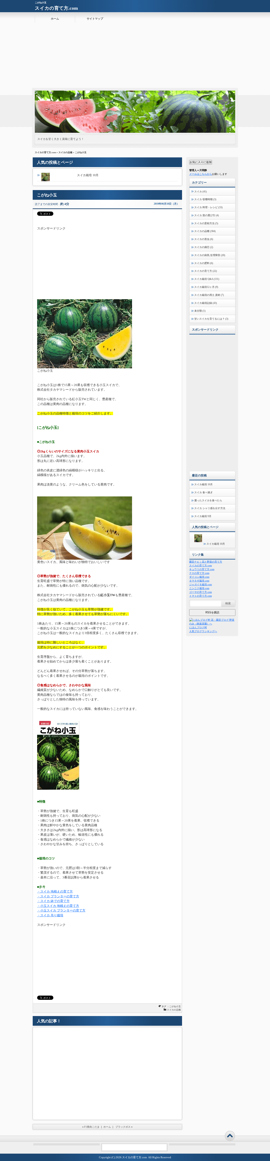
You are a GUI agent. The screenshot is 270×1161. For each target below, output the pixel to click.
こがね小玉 (175, 1006)
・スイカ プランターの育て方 (58, 896)
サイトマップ (95, 18)
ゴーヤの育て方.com (200, 592)
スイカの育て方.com (56, 8)
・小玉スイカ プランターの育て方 (61, 910)
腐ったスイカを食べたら (208, 500)
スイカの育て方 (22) (205, 270)
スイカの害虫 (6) (203, 239)
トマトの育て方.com (200, 595)
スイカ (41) (200, 191)
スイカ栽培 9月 (202, 516)
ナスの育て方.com (199, 573)
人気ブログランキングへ (203, 631)
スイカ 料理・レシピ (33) (208, 207)
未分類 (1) (199, 310)
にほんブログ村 (198, 627)
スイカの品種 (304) (205, 231)
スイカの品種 (65, 152)
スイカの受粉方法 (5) (206, 223)
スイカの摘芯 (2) (203, 247)
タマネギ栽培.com (199, 580)
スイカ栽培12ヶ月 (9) (206, 287)
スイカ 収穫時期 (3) (205, 199)
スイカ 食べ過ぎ (203, 492)
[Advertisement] (135, 56)
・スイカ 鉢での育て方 (53, 901)
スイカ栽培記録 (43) (205, 303)
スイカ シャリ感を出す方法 (209, 508)
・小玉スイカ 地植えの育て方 (58, 906)
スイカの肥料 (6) (203, 263)
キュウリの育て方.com (201, 569)
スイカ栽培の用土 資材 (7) (209, 295)
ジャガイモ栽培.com (200, 584)
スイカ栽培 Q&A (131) (206, 279)
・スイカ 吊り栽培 (50, 915)
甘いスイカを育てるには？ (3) (211, 318)
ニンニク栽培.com (199, 588)
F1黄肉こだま (92, 1126)
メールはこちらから (200, 174)
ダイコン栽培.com (199, 576)
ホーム (55, 18)
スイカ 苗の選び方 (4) (206, 215)
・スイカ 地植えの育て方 (55, 891)
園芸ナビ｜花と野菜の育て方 (205, 561)
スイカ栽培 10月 (88, 175)
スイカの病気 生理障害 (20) (209, 255)
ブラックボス (123, 1126)
